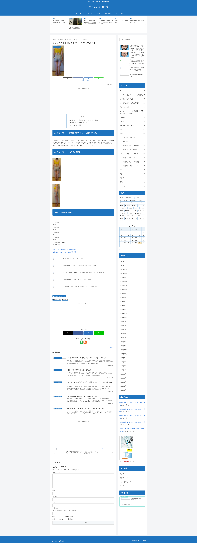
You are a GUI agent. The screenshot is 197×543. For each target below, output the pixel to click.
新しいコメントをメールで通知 (63, 516)
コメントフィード (125, 482)
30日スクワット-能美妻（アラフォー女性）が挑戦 (84, 120)
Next (145, 24)
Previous (51, 24)
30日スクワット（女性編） (59, 296)
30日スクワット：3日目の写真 (78, 122)
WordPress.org (124, 486)
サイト (54, 502)
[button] (143, 39)
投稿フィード (124, 478)
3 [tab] (101, 34)
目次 (81, 116)
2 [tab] (98, 34)
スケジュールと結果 (75, 125)
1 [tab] (96, 34)
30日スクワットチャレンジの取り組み (64, 249)
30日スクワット (57, 299)
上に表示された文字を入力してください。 (65, 510)
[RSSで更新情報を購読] (85, 342)
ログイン (122, 474)
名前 (53, 490)
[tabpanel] (60, 24)
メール (54, 496)
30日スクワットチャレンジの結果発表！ (65, 252)
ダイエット (65, 299)
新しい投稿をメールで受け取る (63, 519)
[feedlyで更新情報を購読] (81, 342)
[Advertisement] (83, 100)
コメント (56, 472)
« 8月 (121, 249)
